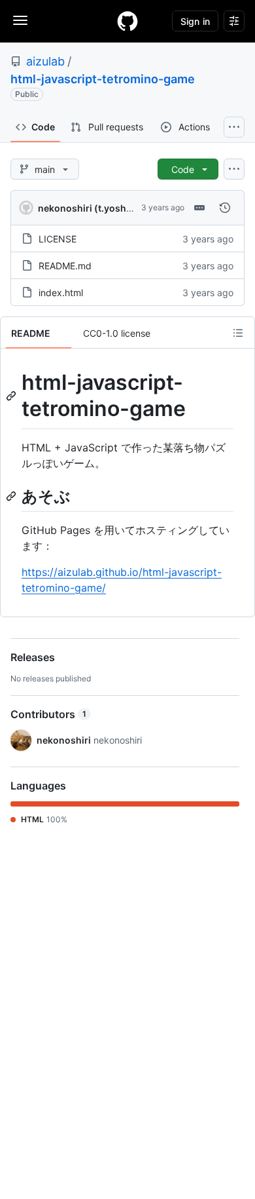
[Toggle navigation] (20, 20)
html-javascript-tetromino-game (102, 79)
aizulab (45, 61)
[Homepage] (127, 20)
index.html (61, 292)
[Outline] (238, 332)
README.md (65, 265)
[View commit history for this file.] (225, 208)
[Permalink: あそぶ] (12, 496)
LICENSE (57, 238)
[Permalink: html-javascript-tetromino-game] (12, 396)
